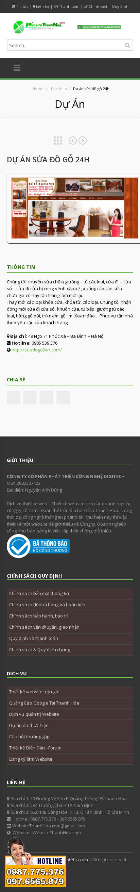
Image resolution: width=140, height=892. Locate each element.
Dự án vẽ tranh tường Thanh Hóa (73, 140)
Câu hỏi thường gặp (29, 736)
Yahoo (93, 873)
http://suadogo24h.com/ (37, 350)
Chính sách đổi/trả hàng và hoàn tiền (47, 604)
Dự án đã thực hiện (29, 725)
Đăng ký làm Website (30, 759)
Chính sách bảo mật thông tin (39, 593)
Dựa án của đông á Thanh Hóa (82, 140)
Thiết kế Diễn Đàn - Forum (35, 748)
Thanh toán (69, 6)
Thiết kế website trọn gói (34, 692)
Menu (17, 68)
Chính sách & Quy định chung (39, 649)
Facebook (13, 397)
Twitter (30, 397)
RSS (109, 873)
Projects (58, 140)
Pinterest (63, 397)
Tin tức (22, 6)
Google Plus (78, 873)
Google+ (46, 397)
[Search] (127, 45)
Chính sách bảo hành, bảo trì (38, 616)
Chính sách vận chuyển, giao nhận (44, 627)
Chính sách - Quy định (108, 6)
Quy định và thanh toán (33, 638)
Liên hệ (42, 6)
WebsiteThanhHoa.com (66, 859)
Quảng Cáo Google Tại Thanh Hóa (44, 703)
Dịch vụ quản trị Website (34, 714)
